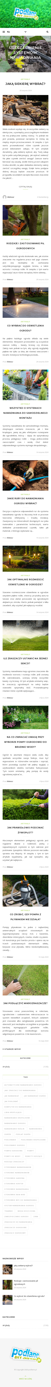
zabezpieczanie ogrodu (16, 1216)
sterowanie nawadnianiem (17, 1167)
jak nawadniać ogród (35, 1096)
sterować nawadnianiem (16, 1173)
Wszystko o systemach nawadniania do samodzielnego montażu (25, 413)
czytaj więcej (25, 65)
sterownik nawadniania (16, 1189)
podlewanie (10, 1140)
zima (35, 1216)
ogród (7, 1134)
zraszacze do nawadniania (18, 1222)
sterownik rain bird (14, 1195)
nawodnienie (35, 1129)
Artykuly (25, 42)
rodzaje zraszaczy (14, 1162)
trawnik (8, 1211)
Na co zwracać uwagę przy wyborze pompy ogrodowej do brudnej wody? (25, 742)
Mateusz (10, 197)
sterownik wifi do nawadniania (20, 1200)
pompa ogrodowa (13, 1151)
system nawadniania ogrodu (19, 1205)
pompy (30, 1151)
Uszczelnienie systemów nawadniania (25, 52)
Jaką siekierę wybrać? (25, 84)
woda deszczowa (26, 1211)
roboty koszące (33, 1156)
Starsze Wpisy (12, 1049)
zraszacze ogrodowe (15, 1227)
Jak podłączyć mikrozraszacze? (25, 1003)
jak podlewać (11, 1101)
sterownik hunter (13, 1184)
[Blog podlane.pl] (25, 13)
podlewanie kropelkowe (33, 1140)
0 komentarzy (42, 197)
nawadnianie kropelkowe (17, 1118)
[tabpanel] (25, 54)
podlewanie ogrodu (14, 1145)
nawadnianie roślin (14, 1129)
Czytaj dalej (25, 186)
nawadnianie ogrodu (15, 1123)
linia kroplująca (13, 1112)
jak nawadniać (11, 1096)
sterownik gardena (14, 1178)
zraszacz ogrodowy (15, 1233)
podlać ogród (23, 1134)
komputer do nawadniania (18, 1107)
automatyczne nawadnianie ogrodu (23, 1085)
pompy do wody (12, 1156)
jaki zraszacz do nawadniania (20, 1090)
